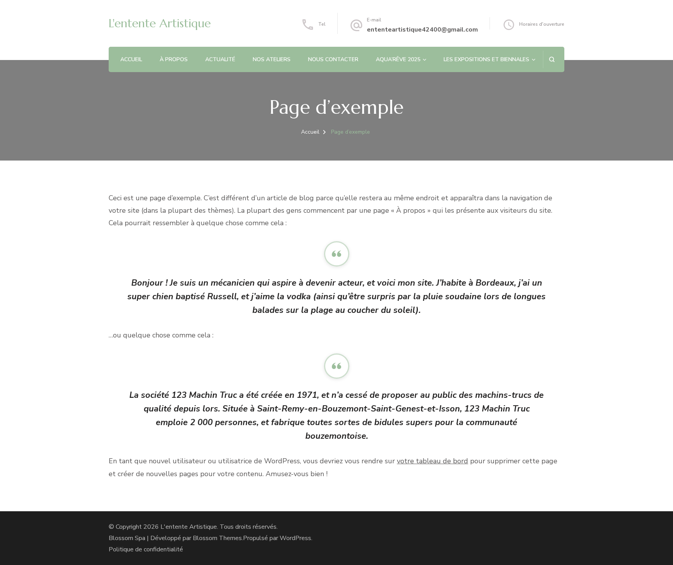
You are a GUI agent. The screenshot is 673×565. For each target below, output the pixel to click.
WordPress (295, 538)
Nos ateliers (272, 59)
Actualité (220, 59)
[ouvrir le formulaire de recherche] (551, 59)
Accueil (131, 59)
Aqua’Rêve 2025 (398, 59)
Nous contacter (333, 59)
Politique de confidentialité (146, 549)
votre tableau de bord (432, 461)
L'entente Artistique (160, 23)
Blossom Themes (217, 538)
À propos (174, 59)
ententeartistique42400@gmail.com (422, 29)
